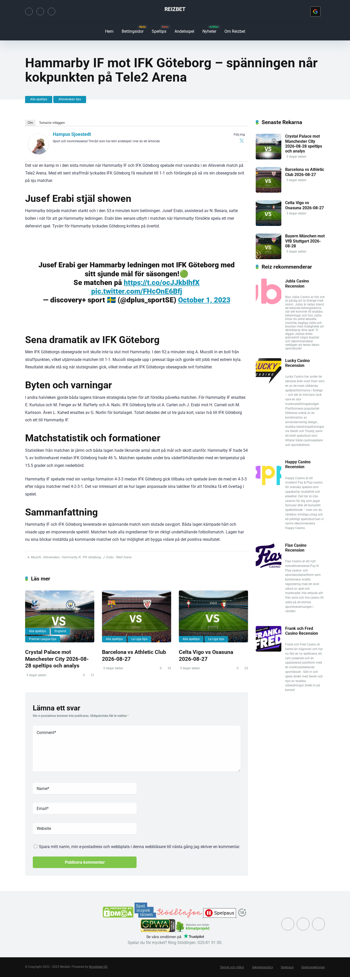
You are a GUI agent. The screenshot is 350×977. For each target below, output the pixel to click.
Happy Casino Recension (298, 464)
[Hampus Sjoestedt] (38, 152)
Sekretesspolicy (262, 967)
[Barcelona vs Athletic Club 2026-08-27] (136, 616)
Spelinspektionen (313, 967)
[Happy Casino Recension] (268, 483)
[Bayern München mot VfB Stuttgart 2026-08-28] (268, 257)
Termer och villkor (232, 967)
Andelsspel (184, 31)
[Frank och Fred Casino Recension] (268, 650)
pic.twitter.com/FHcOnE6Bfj (136, 291)
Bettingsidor (132, 31)
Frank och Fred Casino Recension (301, 631)
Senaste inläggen (52, 123)
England (60, 631)
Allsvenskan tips (69, 99)
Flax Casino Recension (295, 548)
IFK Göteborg (92, 557)
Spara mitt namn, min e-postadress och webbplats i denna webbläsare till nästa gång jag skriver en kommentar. (139, 846)
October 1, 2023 (204, 300)
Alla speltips (38, 99)
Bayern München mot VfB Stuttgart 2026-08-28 (305, 241)
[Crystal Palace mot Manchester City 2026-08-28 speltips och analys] (59, 616)
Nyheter (209, 31)
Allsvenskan (51, 557)
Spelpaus (287, 967)
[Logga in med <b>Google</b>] (315, 11)
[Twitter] (29, 11)
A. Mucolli (34, 557)
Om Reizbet (234, 31)
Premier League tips (42, 639)
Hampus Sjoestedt (72, 134)
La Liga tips (139, 639)
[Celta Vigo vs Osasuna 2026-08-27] (213, 616)
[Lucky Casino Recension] (268, 382)
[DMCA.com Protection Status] (119, 916)
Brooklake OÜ (98, 967)
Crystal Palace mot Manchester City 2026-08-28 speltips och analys (57, 659)
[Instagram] (40, 11)
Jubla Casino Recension (297, 283)
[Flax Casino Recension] (268, 567)
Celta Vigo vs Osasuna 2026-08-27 (206, 655)
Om (30, 123)
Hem (109, 31)
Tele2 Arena (123, 557)
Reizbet (175, 9)
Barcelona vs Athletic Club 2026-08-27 (304, 172)
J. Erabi (108, 557)
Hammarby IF (70, 557)
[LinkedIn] (51, 11)
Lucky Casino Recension (297, 363)
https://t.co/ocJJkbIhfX (162, 282)
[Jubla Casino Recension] (268, 302)
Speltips (159, 31)
